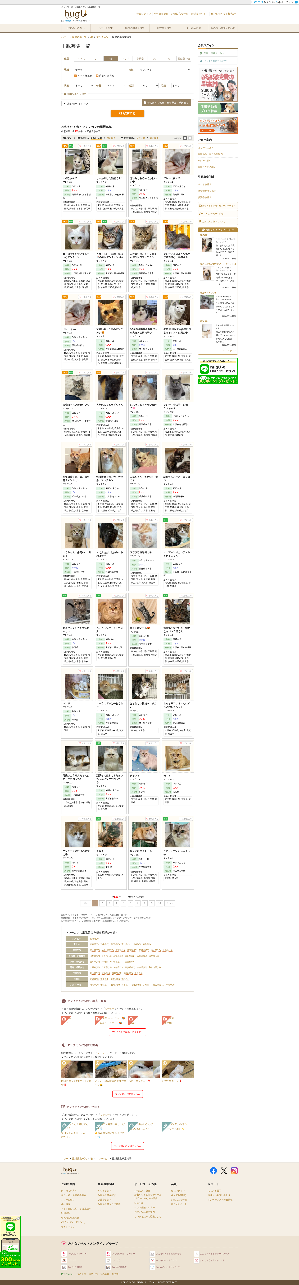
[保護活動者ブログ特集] (218, 112)
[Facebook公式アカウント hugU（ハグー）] (213, 1172)
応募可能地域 (106, 75)
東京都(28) (95, 950)
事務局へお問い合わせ (223, 28)
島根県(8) (128, 973)
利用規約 (65, 1213)
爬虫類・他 (184, 58)
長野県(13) (107, 956)
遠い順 (153, 138)
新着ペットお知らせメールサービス (218, 205)
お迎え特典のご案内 (144, 1212)
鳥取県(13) (117, 973)
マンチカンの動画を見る (127, 1094)
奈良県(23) (142, 967)
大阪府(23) (95, 967)
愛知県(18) (95, 962)
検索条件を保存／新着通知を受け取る (167, 102)
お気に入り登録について (213, 221)
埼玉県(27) (132, 950)
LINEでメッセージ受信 (213, 213)
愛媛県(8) (94, 979)
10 (159, 903)
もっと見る (229, 351)
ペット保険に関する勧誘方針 (75, 1208)
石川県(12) (142, 956)
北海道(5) (77, 938)
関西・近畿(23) (77, 967)
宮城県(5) (125, 944)
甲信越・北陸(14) (77, 956)
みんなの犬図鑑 (75, 1267)
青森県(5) (94, 944)
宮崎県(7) (147, 985)
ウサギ (125, 58)
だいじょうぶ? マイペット (212, 1260)
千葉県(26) (120, 950)
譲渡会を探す (164, 28)
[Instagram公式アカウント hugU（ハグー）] (234, 1172)
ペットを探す (105, 28)
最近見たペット (199, 13)
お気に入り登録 (142, 1190)
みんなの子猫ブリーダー (123, 1253)
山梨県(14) (95, 956)
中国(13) (77, 973)
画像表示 (190, 138)
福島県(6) (147, 944)
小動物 (140, 58)
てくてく (116, 1260)
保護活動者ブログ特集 (109, 1204)
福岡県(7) (94, 985)
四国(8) (77, 979)
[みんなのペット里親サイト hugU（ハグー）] (70, 1170)
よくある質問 (193, 28)
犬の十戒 (81, 1274)
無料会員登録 (161, 13)
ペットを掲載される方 (215, 61)
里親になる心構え (207, 167)
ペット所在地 (84, 75)
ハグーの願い (204, 160)
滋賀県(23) (130, 967)
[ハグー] (75, 16)
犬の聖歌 (104, 1274)
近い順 (141, 138)
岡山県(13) (95, 973)
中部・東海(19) (77, 962)
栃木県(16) (156, 950)
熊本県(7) (125, 985)
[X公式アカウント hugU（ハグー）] (223, 1172)
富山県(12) (130, 956)
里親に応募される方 (214, 53)
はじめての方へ (75, 28)
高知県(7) (115, 979)
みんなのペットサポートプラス (214, 1253)
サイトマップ (68, 1226)
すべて (81, 58)
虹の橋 (115, 1274)
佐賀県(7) (104, 985)
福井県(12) (154, 956)
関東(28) (77, 950)
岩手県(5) (104, 944)
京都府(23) (118, 967)
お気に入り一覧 (179, 13)
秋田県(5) (115, 944)
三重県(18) (130, 962)
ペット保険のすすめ (144, 1207)
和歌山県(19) (155, 967)
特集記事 (138, 1203)
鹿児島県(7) (158, 985)
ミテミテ (110, 1008)
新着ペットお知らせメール (147, 1194)
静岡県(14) (107, 962)
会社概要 (65, 1204)
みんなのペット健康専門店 (168, 1253)
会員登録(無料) (178, 1195)
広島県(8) (106, 973)
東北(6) (77, 944)
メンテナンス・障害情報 (220, 1199)
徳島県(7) (125, 979)
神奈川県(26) (108, 950)
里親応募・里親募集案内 (210, 154)
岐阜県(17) (118, 962)
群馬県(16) (167, 950)
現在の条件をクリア (77, 103)
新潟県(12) (118, 956)
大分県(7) (136, 985)
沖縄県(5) (170, 985)
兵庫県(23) (107, 967)
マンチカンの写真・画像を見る (127, 1032)
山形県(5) (136, 944)
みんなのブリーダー (77, 1253)
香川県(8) (104, 979)
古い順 (110, 138)
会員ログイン (143, 13)
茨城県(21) (144, 950)
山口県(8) (138, 973)
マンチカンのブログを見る (127, 1146)
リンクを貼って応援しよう (147, 1216)
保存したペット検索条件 (224, 13)
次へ (169, 903)
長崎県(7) (115, 985)
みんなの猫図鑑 (119, 1267)
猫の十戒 (93, 1274)
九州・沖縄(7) (76, 985)
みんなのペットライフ (166, 1260)
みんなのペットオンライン (168, 1267)
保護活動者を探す (134, 28)
